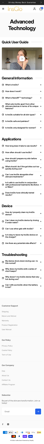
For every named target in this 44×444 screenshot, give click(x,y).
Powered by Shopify (28, 440)
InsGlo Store (18, 440)
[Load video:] (22, 58)
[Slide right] (40, 2)
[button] (3, 8)
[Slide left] (3, 2)
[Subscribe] (38, 411)
